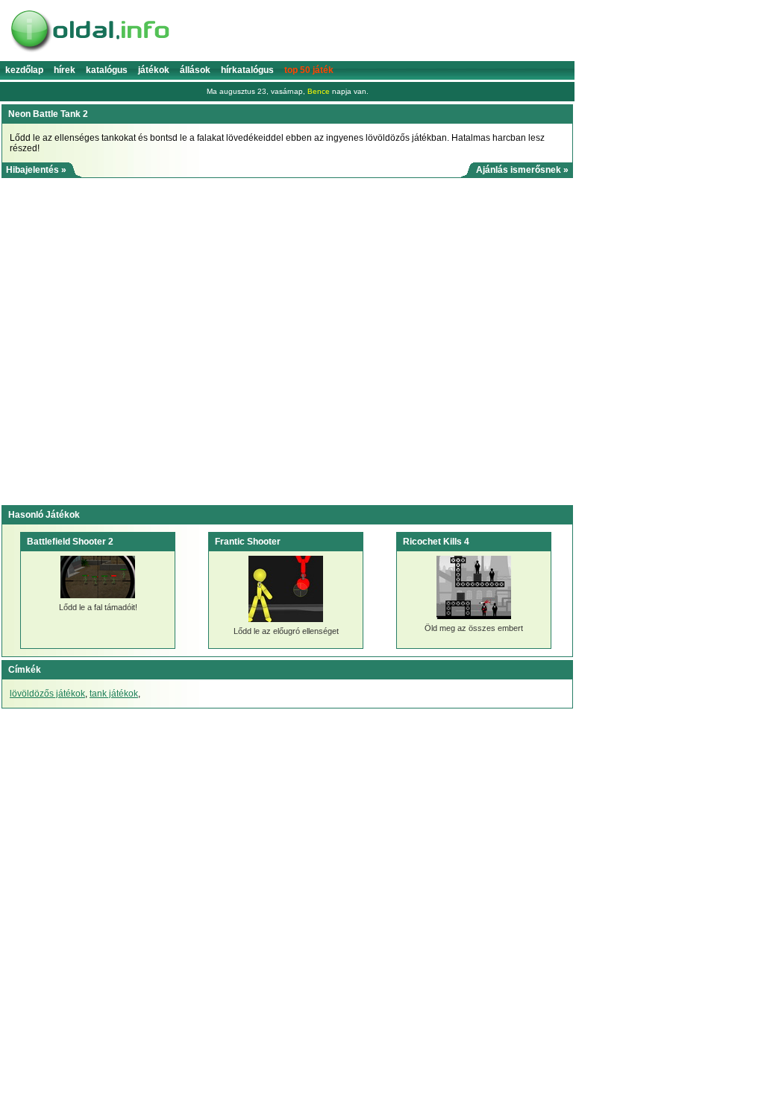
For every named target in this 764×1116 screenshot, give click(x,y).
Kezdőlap (24, 70)
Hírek (64, 70)
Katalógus (107, 70)
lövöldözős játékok (47, 693)
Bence (318, 91)
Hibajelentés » (36, 170)
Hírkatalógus (247, 70)
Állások (195, 70)
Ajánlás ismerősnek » (522, 170)
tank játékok (114, 693)
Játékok (153, 70)
